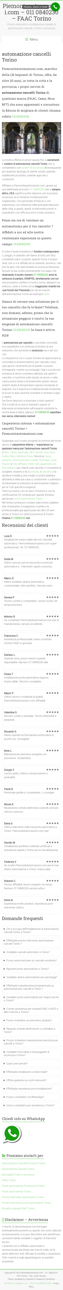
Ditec (13, 456)
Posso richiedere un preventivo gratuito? (29, 1020)
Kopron (6, 463)
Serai (30, 456)
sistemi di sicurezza (32, 167)
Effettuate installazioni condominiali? (26, 1071)
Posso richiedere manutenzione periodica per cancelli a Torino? (31, 1042)
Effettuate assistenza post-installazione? (29, 1088)
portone (34, 471)
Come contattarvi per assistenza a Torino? (30, 1105)
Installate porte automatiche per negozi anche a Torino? (31, 999)
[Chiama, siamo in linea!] (55, 6)
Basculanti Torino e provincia (18, 1174)
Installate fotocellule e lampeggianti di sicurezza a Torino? (26, 1053)
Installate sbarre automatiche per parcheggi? (31, 977)
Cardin (34, 460)
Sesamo (7, 460)
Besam (26, 460)
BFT (32, 452)
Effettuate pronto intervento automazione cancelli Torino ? (28, 942)
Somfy (39, 452)
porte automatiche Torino (28, 498)
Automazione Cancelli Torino (18, 1169)
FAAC (47, 294)
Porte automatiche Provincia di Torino (23, 1185)
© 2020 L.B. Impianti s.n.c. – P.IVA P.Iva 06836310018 (28, 1283)
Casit (53, 460)
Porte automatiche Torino (16, 1191)
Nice (52, 452)
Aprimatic (23, 452)
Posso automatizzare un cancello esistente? (31, 960)
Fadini (5, 456)
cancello (46, 471)
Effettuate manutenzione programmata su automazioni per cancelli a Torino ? (29, 987)
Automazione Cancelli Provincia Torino (23, 1163)
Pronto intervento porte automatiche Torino (26, 1202)
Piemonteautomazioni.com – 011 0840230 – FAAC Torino (31, 12)
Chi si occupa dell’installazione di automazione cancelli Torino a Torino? (31, 930)
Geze (48, 456)
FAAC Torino (9, 1180)
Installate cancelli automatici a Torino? (28, 952)
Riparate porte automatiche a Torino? (27, 968)
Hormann (44, 460)
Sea (46, 452)
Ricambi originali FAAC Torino (18, 1208)
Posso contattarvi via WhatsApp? (25, 1097)
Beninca (21, 456)
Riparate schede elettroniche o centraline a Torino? (29, 1030)
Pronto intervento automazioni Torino (23, 1197)
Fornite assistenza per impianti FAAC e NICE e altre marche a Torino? (31, 1010)
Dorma (17, 460)
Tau (15, 463)
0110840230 (20, 116)
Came (13, 452)
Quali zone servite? (17, 1063)
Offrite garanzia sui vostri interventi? (26, 1080)
